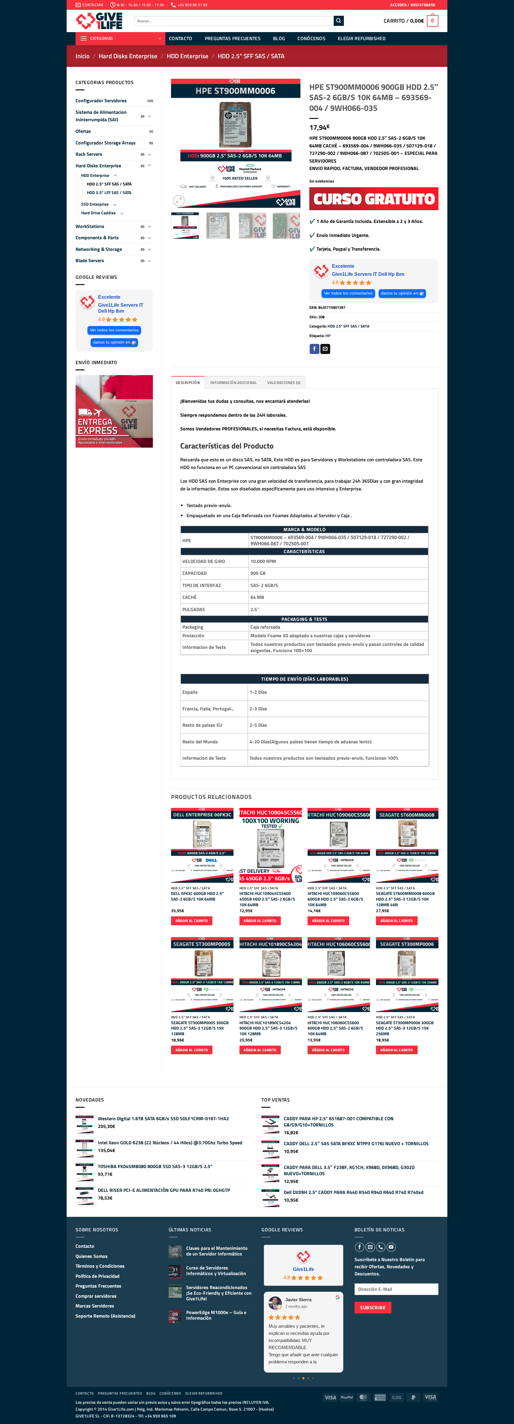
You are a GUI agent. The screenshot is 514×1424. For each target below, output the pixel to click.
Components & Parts (97, 237)
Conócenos (311, 38)
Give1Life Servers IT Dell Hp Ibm (120, 308)
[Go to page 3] (308, 1378)
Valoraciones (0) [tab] (284, 382)
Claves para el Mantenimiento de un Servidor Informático (217, 1251)
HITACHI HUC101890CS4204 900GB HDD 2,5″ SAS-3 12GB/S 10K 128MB (268, 1028)
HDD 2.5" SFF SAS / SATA (251, 56)
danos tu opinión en (111, 342)
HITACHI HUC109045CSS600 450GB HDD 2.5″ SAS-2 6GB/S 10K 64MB (267, 899)
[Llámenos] (381, 1247)
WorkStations (90, 226)
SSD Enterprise (95, 204)
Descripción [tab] (188, 382)
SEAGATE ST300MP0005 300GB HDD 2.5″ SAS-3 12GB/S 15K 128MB (200, 1028)
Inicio (83, 56)
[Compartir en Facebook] (314, 349)
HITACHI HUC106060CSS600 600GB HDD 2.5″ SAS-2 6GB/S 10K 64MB (335, 1028)
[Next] (290, 143)
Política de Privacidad (98, 1276)
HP (327, 336)
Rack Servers (89, 154)
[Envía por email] (325, 349)
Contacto (180, 38)
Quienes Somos (92, 1256)
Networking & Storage (99, 249)
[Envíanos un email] (370, 1247)
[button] (413, 5)
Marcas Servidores (95, 1305)
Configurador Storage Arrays (106, 142)
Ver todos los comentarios (114, 330)
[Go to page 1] (299, 1378)
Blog (279, 38)
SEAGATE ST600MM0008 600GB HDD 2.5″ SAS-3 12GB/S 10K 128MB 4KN (405, 899)
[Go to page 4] (313, 1378)
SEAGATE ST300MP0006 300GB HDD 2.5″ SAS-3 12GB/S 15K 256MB (405, 1028)
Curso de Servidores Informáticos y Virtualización (216, 1270)
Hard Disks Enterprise (128, 56)
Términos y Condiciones (100, 1265)
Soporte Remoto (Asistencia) (105, 1315)
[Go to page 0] (294, 1378)
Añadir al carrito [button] (191, 920)
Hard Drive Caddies (98, 213)
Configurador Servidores (101, 100)
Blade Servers (90, 260)
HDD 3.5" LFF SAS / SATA (109, 192)
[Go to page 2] (303, 1378)
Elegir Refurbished (362, 38)
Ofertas (83, 131)
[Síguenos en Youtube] (391, 1247)
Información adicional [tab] (233, 382)
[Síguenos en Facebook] (359, 1247)
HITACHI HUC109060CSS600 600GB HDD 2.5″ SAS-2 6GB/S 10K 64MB (335, 899)
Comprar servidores (96, 1295)
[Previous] (181, 143)
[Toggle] (149, 115)
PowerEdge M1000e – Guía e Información (216, 1315)
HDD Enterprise (188, 56)
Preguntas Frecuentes (233, 38)
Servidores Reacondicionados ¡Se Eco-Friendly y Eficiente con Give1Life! (219, 1293)
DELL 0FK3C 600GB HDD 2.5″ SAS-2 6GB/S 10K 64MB (197, 896)
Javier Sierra (298, 1299)
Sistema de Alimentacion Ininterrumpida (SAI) (101, 115)
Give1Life (303, 1269)
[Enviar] (339, 21)
